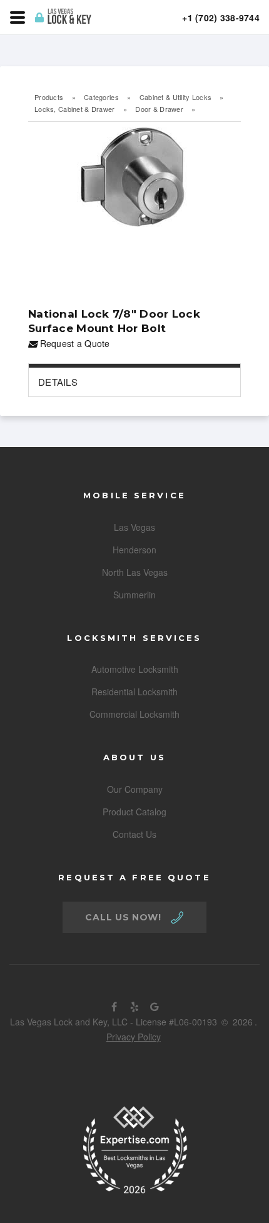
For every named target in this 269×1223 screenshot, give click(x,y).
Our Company (135, 789)
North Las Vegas (135, 572)
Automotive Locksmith (134, 669)
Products (48, 97)
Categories (101, 97)
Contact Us (134, 834)
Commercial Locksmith (134, 714)
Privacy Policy (133, 1036)
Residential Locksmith (134, 691)
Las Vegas (134, 527)
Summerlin (134, 594)
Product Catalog (134, 811)
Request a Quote (73, 343)
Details (58, 381)
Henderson (134, 549)
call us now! (123, 917)
